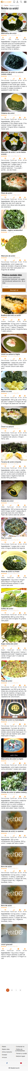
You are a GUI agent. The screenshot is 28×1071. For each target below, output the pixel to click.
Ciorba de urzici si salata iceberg (14, 792)
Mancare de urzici (8, 256)
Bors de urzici (6, 866)
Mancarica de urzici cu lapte (12, 759)
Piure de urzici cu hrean (10, 571)
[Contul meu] (17, 2)
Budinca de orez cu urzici (11, 315)
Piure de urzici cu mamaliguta (12, 720)
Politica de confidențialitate (20, 1050)
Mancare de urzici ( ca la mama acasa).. (13, 153)
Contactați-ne (20, 1046)
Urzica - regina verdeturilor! (12, 230)
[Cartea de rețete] (14, 2)
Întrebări (4, 1054)
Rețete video (6, 1049)
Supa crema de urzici (9, 644)
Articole (4, 1057)
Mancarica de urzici (8, 33)
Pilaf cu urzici (6, 538)
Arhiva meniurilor (7, 1052)
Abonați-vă (14, 290)
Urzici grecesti (6, 944)
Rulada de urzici (7, 501)
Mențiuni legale (20, 1056)
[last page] (20, 990)
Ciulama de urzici (7, 113)
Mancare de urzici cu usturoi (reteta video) (12, 73)
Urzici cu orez (6, 391)
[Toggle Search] (21, 2)
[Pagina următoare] (16, 990)
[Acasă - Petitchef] (2, 5)
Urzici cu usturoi (7, 427)
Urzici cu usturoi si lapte (10, 354)
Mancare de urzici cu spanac (12, 831)
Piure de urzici (6, 193)
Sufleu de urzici (7, 609)
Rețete (4, 1046)
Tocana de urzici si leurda (11, 462)
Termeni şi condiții (21, 1053)
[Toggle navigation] (25, 2)
